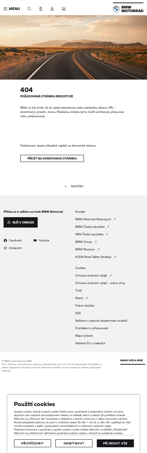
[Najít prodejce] (41, 7)
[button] (12, 8)
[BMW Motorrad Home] (128, 9)
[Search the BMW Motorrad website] (29, 7)
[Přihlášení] (52, 7)
